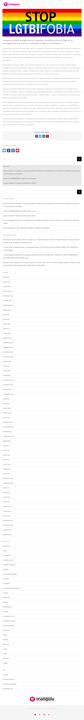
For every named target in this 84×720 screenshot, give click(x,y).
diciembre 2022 (8, 380)
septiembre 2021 (8, 436)
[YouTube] (17, 150)
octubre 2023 (7, 361)
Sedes (5, 653)
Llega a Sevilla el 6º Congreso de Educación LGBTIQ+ (20, 183)
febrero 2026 (7, 291)
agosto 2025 (7, 310)
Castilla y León (7, 560)
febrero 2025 (7, 338)
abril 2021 (6, 459)
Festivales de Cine (8, 616)
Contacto (6, 579)
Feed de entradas (8, 679)
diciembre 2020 (8, 478)
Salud (5, 649)
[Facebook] (8, 150)
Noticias (5, 639)
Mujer (5, 635)
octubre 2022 (7, 389)
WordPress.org (8, 689)
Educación (6, 597)
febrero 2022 (7, 413)
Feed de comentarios (9, 684)
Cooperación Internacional (11, 588)
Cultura (5, 593)
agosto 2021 (7, 441)
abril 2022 (6, 403)
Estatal (5, 602)
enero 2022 (6, 417)
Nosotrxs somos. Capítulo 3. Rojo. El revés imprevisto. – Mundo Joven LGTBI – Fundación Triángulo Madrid (35, 262)
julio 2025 (6, 314)
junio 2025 (6, 319)
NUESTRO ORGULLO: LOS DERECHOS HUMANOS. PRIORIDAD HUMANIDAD (26, 228)
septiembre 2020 (8, 483)
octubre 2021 (7, 431)
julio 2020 (6, 488)
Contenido (6, 583)
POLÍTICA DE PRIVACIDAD (51, 708)
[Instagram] (13, 150)
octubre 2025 (7, 300)
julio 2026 (6, 277)
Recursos (6, 644)
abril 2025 (6, 328)
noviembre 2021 (8, 427)
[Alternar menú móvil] (81, 3)
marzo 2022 (6, 408)
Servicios (6, 658)
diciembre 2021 (8, 422)
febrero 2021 (7, 469)
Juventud (6, 630)
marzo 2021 (6, 464)
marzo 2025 (7, 333)
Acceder (6, 675)
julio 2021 (6, 445)
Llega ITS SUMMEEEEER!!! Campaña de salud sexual (20, 178)
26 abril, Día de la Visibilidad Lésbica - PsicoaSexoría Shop (20, 247)
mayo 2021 (6, 455)
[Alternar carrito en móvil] (77, 3)
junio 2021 (6, 450)
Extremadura (7, 607)
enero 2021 (6, 473)
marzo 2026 (7, 286)
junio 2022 (6, 399)
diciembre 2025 (8, 296)
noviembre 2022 (8, 385)
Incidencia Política (8, 625)
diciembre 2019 (8, 520)
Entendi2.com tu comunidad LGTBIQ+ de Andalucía (18, 239)
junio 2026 (6, 282)
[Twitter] (4, 150)
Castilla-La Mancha (9, 565)
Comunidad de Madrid (10, 574)
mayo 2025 (6, 324)
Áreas (5, 551)
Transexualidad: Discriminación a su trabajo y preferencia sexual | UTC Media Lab (27, 255)
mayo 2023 (6, 371)
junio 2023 (6, 366)
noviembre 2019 (8, 525)
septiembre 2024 (8, 347)
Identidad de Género (9, 621)
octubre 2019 (7, 530)
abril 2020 (6, 502)
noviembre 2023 (8, 356)
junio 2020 (6, 492)
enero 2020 (6, 516)
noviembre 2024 (8, 342)
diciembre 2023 (8, 352)
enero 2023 (6, 375)
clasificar (6, 569)
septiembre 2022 (8, 394)
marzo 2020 (7, 506)
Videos (5, 663)
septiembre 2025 (8, 305)
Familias (5, 611)
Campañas (6, 555)
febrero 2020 (7, 511)
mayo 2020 (6, 497)
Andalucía (6, 546)
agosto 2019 (7, 534)
